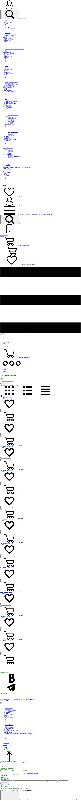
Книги (6, 144)
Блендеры (10, 155)
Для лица (7, 116)
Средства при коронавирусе (11, 34)
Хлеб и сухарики (8, 38)
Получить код (4, 775)
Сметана (7, 61)
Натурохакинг (8, 709)
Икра (6, 88)
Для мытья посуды (9, 162)
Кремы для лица (11, 119)
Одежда (6, 146)
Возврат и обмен (8, 179)
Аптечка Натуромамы (7, 340)
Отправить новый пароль (27, 790)
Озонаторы (10, 158)
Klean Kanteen (10, 151)
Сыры (6, 62)
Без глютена (5, 37)
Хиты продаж (5, 25)
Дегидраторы (10, 157)
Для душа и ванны (9, 128)
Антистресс (7, 33)
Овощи (4, 43)
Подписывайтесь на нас (6, 703)
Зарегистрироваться (4, 778)
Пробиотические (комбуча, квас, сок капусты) (14, 49)
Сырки (6, 68)
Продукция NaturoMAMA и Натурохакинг (11, 28)
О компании (7, 172)
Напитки (4, 46)
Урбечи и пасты (8, 69)
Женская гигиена (8, 138)
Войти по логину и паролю (32, 773)
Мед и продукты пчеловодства (11, 82)
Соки (6, 47)
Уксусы (6, 104)
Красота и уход (6, 342)
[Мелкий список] (45, 394)
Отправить (25, 762)
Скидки (4, 21)
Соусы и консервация (9, 102)
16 (7, 665)
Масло (6, 57)
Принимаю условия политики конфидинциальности (12, 763)
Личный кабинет (21, 9)
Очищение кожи (11, 117)
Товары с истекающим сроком (11, 24)
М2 (6, 55)
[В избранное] (9, 408)
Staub (9, 152)
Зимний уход (7, 126)
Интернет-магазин (6, 176)
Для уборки (7, 165)
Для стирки (7, 164)
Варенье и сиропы (9, 83)
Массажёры (7, 145)
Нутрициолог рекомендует (8, 29)
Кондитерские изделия (9, 39)
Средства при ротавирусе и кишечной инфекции (15, 32)
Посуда (6, 149)
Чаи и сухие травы (6, 92)
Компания (5, 171)
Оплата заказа (8, 177)
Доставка (5, 182)
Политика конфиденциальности (9, 742)
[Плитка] (9, 394)
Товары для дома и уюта (8, 148)
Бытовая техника (8, 154)
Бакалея (4, 95)
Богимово (7, 54)
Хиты (4, 336)
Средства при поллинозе (10, 36)
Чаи (6, 93)
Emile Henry (10, 150)
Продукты (5, 339)
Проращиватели (11, 159)
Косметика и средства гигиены (9, 110)
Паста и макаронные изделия (11, 42)
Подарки (7, 142)
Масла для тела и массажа (13, 132)
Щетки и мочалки (11, 135)
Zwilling (9, 153)
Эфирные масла (6, 168)
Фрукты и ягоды (6, 44)
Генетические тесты (9, 143)
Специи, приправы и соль (10, 103)
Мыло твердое (8, 125)
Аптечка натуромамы (7, 30)
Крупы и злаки (8, 40)
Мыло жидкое (8, 127)
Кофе (6, 51)
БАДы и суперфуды (7, 105)
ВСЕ (10, 665)
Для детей (7, 137)
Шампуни (10, 112)
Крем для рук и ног (11, 133)
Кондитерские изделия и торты (11, 84)
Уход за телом (8, 129)
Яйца (4, 71)
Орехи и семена (8, 107)
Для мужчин (7, 136)
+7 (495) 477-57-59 (4, 233)
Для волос (7, 111)
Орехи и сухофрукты (7, 106)
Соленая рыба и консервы (10, 91)
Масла (6, 98)
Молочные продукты (7, 52)
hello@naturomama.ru (4, 704)
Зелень (4, 45)
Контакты (7, 175)
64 (8, 665)
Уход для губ (10, 123)
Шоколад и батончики (9, 85)
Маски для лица (11, 121)
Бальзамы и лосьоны (12, 131)
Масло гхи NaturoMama (10, 53)
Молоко (6, 58)
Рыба (6, 89)
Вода (6, 50)
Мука (6, 41)
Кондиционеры (11, 113)
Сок (6, 74)
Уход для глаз (10, 122)
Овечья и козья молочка (10, 59)
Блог (6, 173)
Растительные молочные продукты (10, 65)
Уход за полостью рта (9, 124)
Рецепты (4, 109)
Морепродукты (8, 90)
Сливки (6, 60)
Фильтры (2, 384)
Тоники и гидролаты (12, 118)
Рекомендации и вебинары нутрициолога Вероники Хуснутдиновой (17, 167)
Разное (6, 70)
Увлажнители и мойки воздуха (14, 156)
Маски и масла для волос (13, 115)
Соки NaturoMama (6, 27)
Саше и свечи (8, 166)
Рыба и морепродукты (9, 78)
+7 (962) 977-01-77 (4, 235)
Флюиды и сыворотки (12, 120)
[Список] (28, 394)
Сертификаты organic (7, 169)
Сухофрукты (7, 108)
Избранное (20, 196)
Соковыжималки (11, 160)
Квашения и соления (9, 100)
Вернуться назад (8, 22)
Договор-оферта (6, 743)
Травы (6, 94)
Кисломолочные (8, 56)
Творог (6, 63)
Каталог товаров (6, 706)
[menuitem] (42, 20)
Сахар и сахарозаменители (10, 86)
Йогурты (7, 67)
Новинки (5, 20)
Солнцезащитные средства (10, 139)
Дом (4, 343)
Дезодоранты (10, 134)
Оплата (4, 184)
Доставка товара (8, 178)
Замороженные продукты (8, 73)
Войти (19, 205)
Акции (6, 174)
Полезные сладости (9, 79)
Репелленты (7, 140)
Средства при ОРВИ (9, 35)
